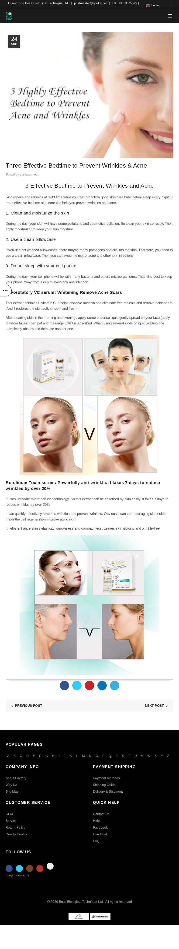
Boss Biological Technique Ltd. (81, 901)
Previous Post (28, 705)
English (155, 5)
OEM (9, 814)
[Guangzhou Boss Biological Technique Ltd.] (79, 916)
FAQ (96, 841)
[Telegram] (114, 685)
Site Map (12, 791)
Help (96, 820)
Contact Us (101, 814)
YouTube (39, 868)
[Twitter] (77, 685)
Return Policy (15, 827)
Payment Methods (106, 778)
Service (11, 820)
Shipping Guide (104, 785)
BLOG (12, 155)
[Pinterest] (89, 685)
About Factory (16, 778)
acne (112, 203)
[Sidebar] (6, 290)
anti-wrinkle (93, 482)
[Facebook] (64, 685)
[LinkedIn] (102, 685)
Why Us (11, 785)
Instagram (29, 868)
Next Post (154, 705)
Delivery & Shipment (108, 791)
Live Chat (100, 834)
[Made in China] (100, 916)
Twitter (19, 868)
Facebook (100, 827)
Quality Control (17, 834)
